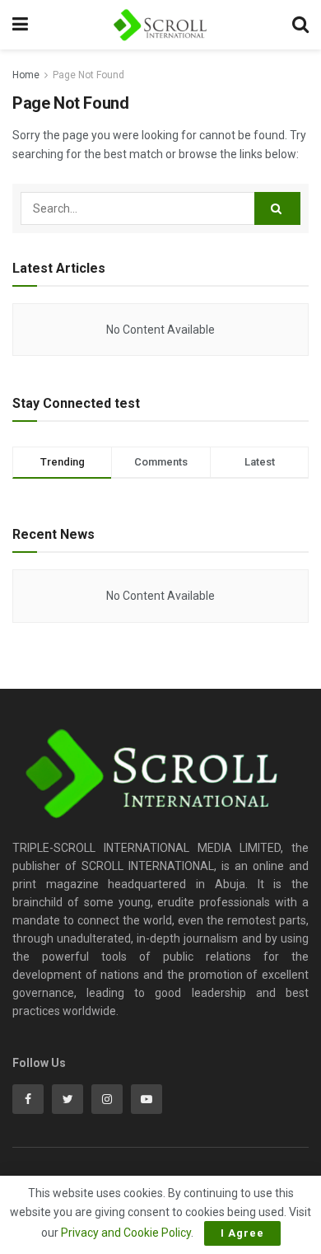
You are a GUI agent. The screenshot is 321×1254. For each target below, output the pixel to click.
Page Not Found (88, 75)
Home (26, 75)
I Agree (242, 1233)
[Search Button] (277, 208)
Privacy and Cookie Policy (126, 1232)
